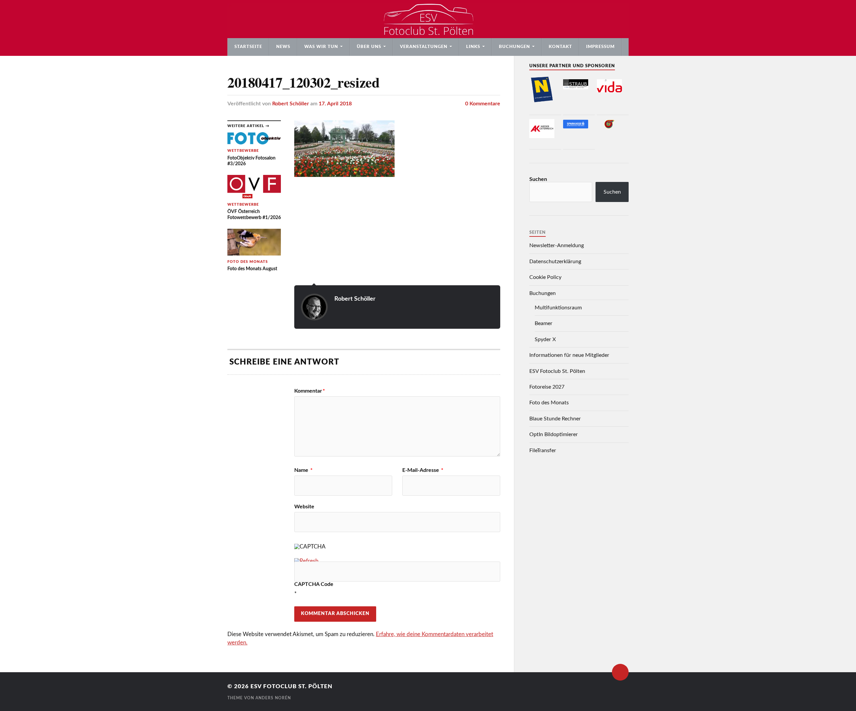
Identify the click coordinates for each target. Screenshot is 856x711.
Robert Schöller (290, 103)
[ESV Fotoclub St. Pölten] (428, 19)
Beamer (543, 323)
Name (303, 470)
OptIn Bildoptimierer (553, 434)
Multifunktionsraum (558, 307)
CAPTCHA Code (313, 584)
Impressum (600, 47)
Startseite (248, 47)
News (283, 47)
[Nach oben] (620, 672)
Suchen (538, 179)
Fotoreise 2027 (546, 387)
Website (304, 506)
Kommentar (309, 391)
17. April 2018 (335, 103)
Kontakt (560, 47)
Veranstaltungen (423, 47)
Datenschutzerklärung (555, 261)
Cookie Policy (545, 277)
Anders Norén (273, 698)
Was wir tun (321, 47)
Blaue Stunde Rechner (555, 418)
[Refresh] (306, 561)
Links (473, 47)
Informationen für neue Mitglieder (569, 355)
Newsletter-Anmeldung (556, 245)
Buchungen (514, 47)
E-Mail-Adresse (422, 470)
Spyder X (545, 339)
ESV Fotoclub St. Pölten (557, 371)
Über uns (369, 47)
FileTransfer (542, 450)
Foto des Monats (549, 402)
